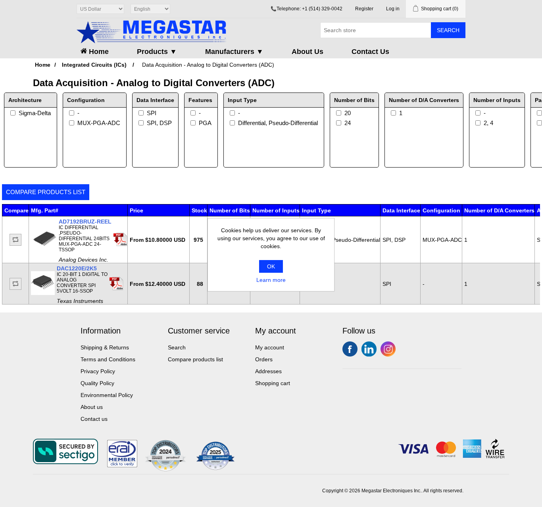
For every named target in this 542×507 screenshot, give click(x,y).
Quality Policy (97, 383)
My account (269, 347)
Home (98, 52)
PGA (205, 123)
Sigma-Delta (35, 113)
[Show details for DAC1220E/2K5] (43, 293)
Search (448, 30)
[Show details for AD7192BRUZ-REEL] (45, 249)
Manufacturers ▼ (234, 52)
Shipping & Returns (105, 347)
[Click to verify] (122, 465)
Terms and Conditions (108, 359)
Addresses (268, 371)
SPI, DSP (159, 123)
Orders (264, 359)
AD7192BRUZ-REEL (85, 221)
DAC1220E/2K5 (77, 268)
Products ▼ (157, 52)
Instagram (388, 349)
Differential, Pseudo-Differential (278, 123)
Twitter (369, 349)
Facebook (349, 349)
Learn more (271, 280)
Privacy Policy (98, 371)
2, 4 (488, 123)
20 (347, 113)
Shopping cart (272, 383)
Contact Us (370, 52)
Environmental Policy (107, 395)
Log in (393, 9)
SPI (151, 113)
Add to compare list (15, 240)
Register (364, 9)
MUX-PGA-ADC (98, 123)
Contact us (94, 419)
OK (271, 266)
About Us (307, 52)
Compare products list (45, 192)
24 (347, 123)
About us (92, 407)
